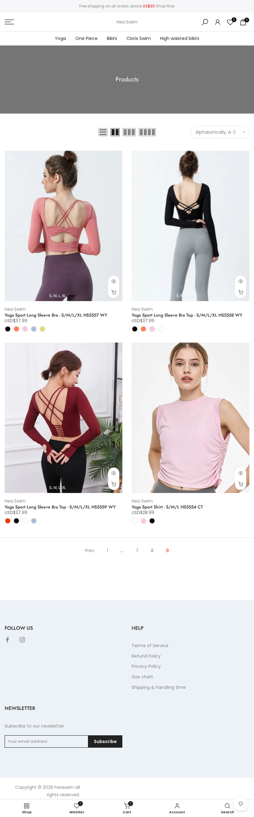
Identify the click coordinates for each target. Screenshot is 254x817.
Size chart (142, 677)
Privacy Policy (146, 666)
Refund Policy (146, 656)
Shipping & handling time (159, 687)
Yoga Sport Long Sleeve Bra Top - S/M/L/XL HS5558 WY (187, 315)
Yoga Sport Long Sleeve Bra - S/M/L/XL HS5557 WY (56, 315)
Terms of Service (150, 645)
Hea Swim (127, 22)
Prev (89, 550)
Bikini (112, 38)
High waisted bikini (179, 38)
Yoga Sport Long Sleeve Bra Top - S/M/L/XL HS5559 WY (60, 507)
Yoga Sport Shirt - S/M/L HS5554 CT (167, 507)
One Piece (86, 38)
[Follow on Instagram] (22, 639)
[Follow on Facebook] (7, 639)
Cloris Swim (138, 38)
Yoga (60, 38)
